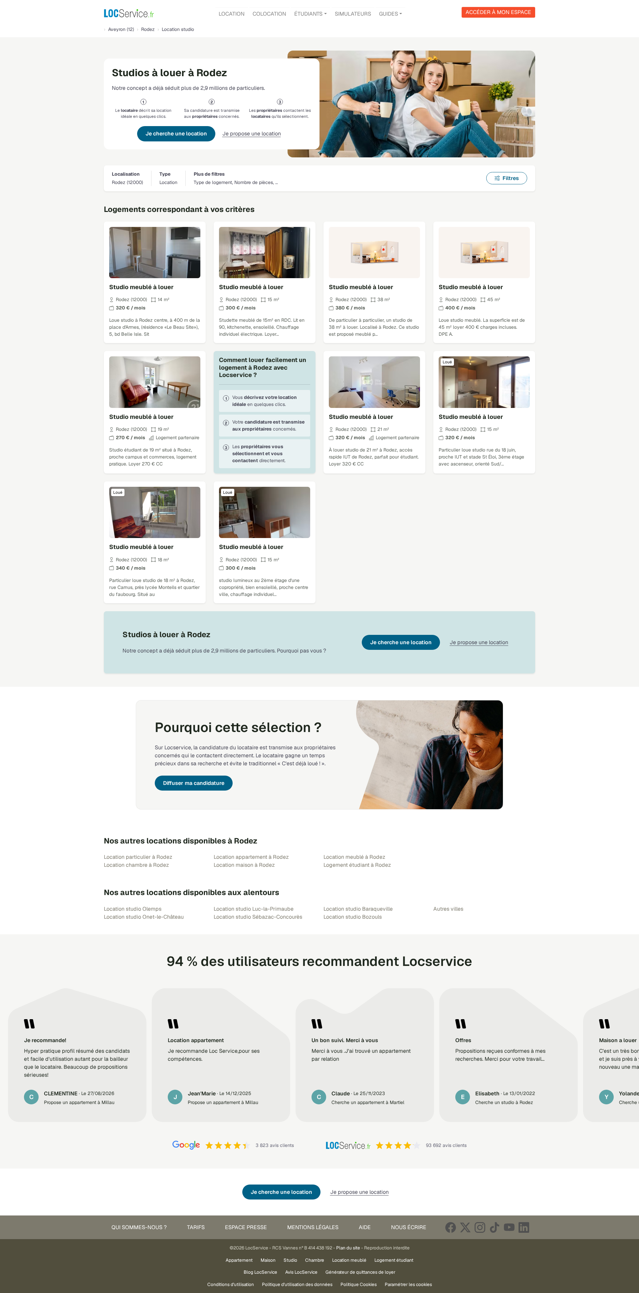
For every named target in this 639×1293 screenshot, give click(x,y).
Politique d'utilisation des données (297, 1284)
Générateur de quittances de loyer (360, 1272)
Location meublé (349, 1260)
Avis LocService (301, 1272)
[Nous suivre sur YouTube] (509, 1227)
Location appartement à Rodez (251, 856)
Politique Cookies (358, 1284)
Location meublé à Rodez (354, 856)
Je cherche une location (176, 133)
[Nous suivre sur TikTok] (494, 1227)
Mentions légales (312, 1227)
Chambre (314, 1260)
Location (232, 13)
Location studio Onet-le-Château (144, 916)
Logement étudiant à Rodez (357, 864)
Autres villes (448, 908)
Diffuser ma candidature (193, 783)
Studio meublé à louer (141, 287)
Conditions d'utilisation (230, 1284)
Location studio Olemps (132, 908)
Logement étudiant (393, 1260)
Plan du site (348, 1248)
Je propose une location (251, 133)
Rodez (148, 29)
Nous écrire (408, 1227)
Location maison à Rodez (244, 864)
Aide (365, 1227)
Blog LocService (260, 1272)
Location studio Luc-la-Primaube (254, 908)
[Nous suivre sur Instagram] (480, 1227)
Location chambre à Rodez (136, 864)
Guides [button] (388, 13)
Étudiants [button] (308, 13)
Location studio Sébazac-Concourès (258, 916)
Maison (268, 1260)
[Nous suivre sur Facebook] (450, 1227)
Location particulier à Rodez (138, 856)
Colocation (269, 13)
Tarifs (196, 1227)
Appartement (239, 1260)
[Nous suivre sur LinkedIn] (524, 1227)
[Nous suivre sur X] (465, 1227)
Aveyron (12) (121, 29)
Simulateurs (353, 13)
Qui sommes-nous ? (139, 1227)
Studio (290, 1260)
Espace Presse (246, 1227)
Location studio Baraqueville (358, 908)
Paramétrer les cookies (408, 1284)
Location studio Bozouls (352, 916)
